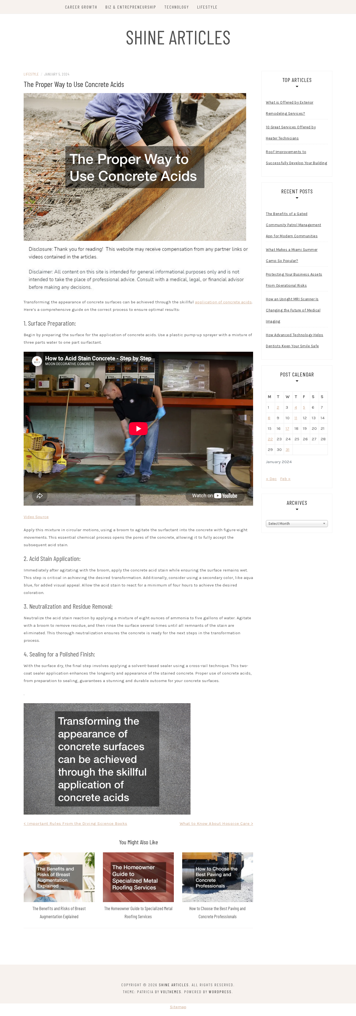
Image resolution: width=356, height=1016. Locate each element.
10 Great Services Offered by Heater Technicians (291, 132)
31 (288, 449)
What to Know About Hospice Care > (216, 823)
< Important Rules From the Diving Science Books (75, 823)
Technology (176, 6)
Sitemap (178, 1006)
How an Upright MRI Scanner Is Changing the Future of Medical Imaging (293, 310)
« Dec (271, 478)
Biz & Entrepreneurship (130, 6)
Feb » (285, 478)
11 (296, 417)
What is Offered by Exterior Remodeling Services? (289, 108)
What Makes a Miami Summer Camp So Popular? (292, 255)
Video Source (36, 516)
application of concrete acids (223, 301)
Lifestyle (207, 6)
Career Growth (81, 6)
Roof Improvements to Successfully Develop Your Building (296, 157)
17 (287, 428)
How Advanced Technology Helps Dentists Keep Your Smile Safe (294, 340)
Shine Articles (178, 36)
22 (270, 438)
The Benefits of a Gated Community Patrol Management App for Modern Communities (293, 225)
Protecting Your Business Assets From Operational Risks (294, 280)
